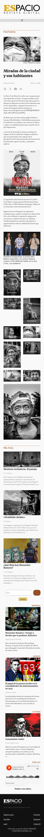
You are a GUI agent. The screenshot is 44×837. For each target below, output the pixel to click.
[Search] (36, 592)
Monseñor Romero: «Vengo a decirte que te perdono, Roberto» (21, 634)
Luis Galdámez (8, 572)
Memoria (36, 606)
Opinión (36, 656)
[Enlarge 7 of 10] (17, 345)
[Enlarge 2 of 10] (37, 272)
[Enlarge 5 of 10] (17, 329)
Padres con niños (20, 785)
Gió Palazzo (7, 521)
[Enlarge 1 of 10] (17, 272)
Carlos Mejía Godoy (12, 743)
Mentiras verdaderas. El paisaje (20, 469)
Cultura (36, 712)
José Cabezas (8, 473)
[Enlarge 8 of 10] (17, 373)
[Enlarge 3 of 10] (17, 301)
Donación (23, 599)
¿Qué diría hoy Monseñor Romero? (17, 566)
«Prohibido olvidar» (14, 517)
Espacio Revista (9, 785)
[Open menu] (22, 20)
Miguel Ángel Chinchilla (13, 639)
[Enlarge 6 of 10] (37, 329)
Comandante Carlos (14, 739)
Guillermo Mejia (10, 692)
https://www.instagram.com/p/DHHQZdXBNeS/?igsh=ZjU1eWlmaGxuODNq (22, 111)
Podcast (36, 762)
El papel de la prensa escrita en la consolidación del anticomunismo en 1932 (21, 686)
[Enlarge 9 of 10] (37, 373)
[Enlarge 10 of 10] (37, 387)
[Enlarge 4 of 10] (37, 301)
